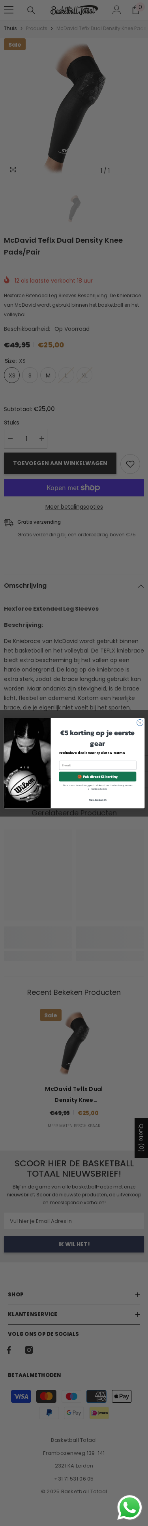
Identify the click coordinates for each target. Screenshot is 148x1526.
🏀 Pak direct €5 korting (97, 776)
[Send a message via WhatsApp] (129, 1507)
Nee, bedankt (98, 799)
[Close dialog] (140, 722)
